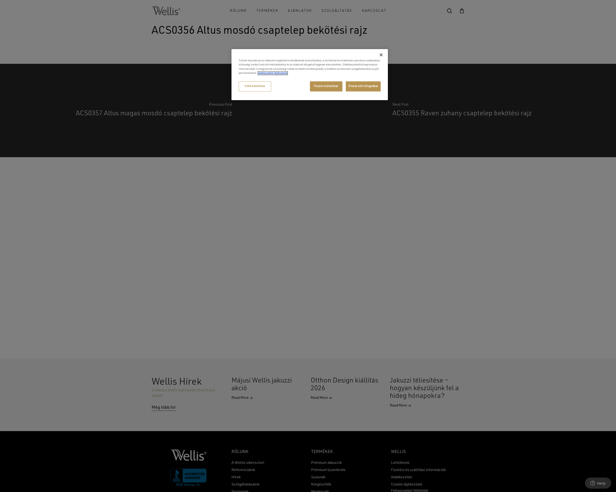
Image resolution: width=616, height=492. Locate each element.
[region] (309, 74)
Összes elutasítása (326, 86)
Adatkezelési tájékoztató (272, 73)
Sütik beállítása (255, 86)
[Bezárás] (381, 55)
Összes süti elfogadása (363, 86)
